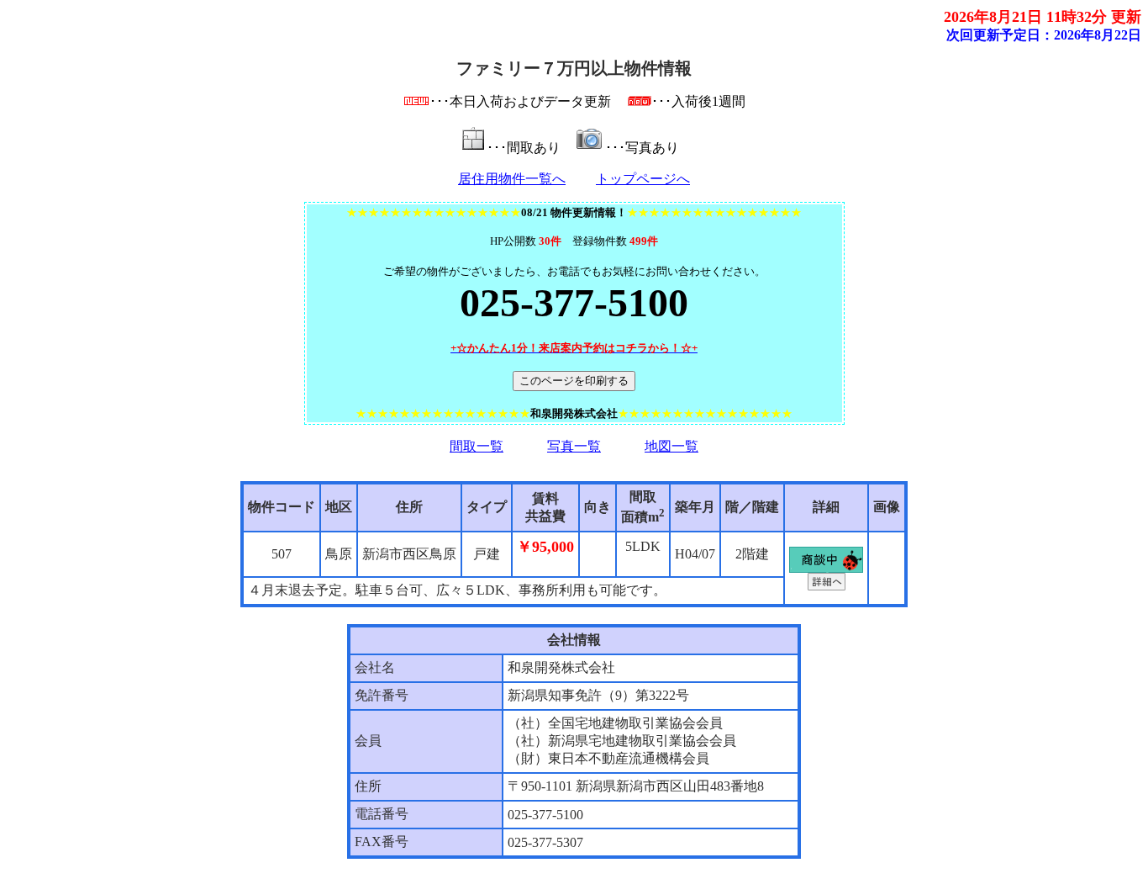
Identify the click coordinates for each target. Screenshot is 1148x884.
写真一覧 (574, 446)
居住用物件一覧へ (512, 179)
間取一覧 (476, 446)
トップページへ (643, 179)
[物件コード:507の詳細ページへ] (826, 586)
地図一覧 (671, 446)
